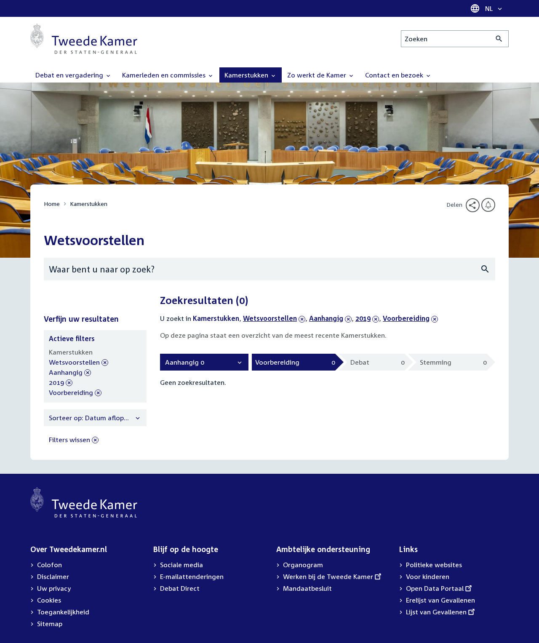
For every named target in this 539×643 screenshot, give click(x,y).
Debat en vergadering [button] (70, 75)
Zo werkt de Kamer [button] (317, 75)
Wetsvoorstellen (270, 318)
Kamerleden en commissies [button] (164, 75)
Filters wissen (69, 439)
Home (52, 203)
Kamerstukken (88, 203)
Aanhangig (326, 318)
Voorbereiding (406, 318)
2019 (367, 318)
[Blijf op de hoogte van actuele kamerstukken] (488, 205)
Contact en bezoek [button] (395, 75)
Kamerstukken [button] (247, 75)
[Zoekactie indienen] (499, 38)
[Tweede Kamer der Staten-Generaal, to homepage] (83, 39)
